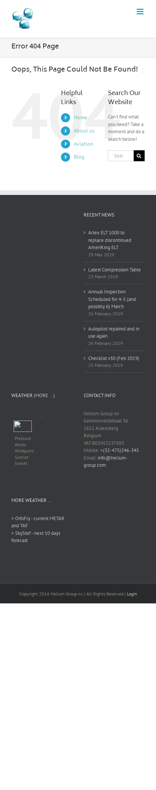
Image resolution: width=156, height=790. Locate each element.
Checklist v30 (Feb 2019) (113, 358)
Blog (79, 156)
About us (84, 130)
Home (80, 117)
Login (132, 594)
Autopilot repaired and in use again (113, 333)
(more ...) (44, 395)
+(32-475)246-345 (119, 450)
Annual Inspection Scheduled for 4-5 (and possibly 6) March (112, 299)
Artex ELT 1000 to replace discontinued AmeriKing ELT (109, 240)
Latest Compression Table (114, 269)
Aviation (83, 143)
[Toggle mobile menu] (141, 12)
